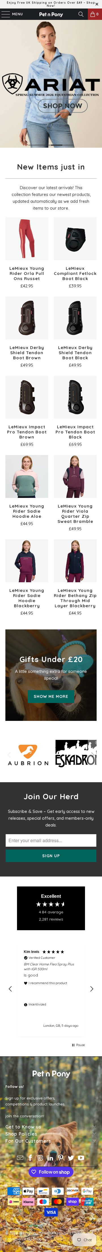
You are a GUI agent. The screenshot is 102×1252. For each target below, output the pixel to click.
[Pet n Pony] (51, 14)
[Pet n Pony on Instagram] (40, 1158)
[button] (10, 989)
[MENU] (3, 14)
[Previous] (9, 755)
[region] (51, 989)
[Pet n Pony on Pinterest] (61, 1158)
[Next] (92, 755)
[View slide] (51, 84)
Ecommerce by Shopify (25, 1239)
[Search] (81, 14)
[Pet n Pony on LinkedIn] (50, 1158)
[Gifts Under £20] (51, 675)
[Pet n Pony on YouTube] (81, 1158)
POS (81, 1233)
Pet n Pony (28, 1233)
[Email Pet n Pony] (20, 1158)
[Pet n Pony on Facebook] (30, 1158)
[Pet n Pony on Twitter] (71, 1158)
